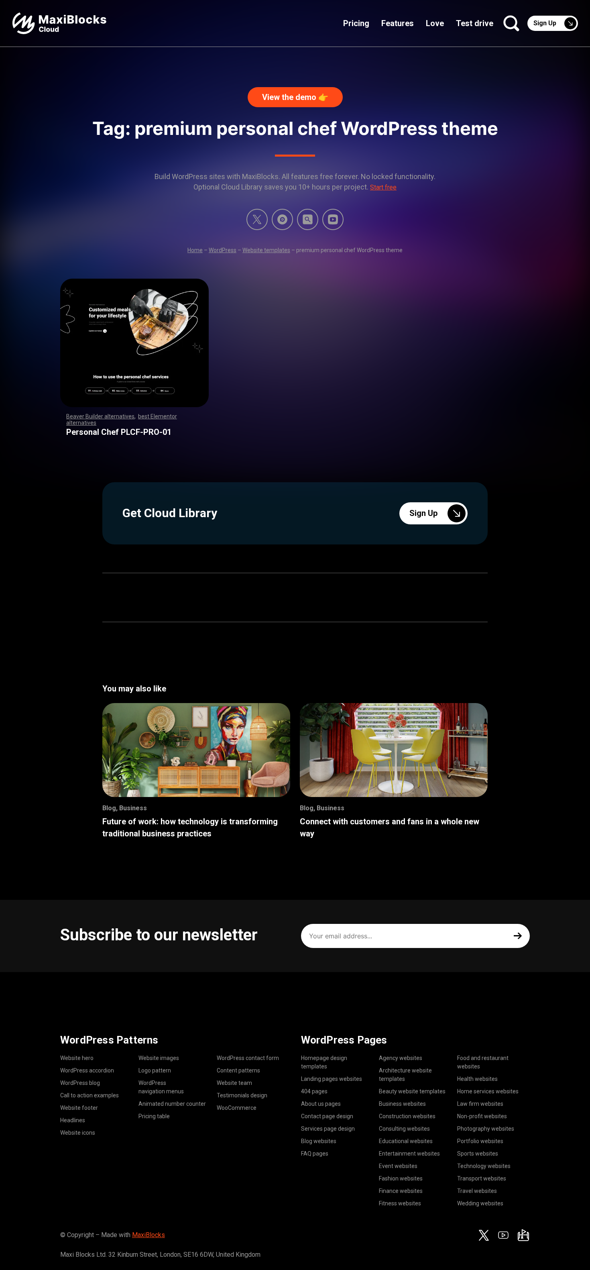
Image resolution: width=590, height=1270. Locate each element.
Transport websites (481, 1178)
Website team (234, 1083)
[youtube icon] (503, 1235)
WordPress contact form (248, 1058)
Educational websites (406, 1141)
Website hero (77, 1058)
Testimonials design (242, 1095)
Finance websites (401, 1191)
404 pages (314, 1091)
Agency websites (400, 1058)
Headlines (72, 1120)
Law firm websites (480, 1104)
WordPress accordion (87, 1070)
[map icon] (523, 1235)
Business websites (402, 1104)
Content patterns (238, 1070)
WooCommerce (236, 1108)
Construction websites (407, 1116)
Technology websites (484, 1166)
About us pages (321, 1104)
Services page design (328, 1128)
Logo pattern (154, 1070)
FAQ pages (314, 1153)
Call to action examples (89, 1095)
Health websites (477, 1079)
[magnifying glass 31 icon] (307, 219)
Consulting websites (404, 1128)
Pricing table (154, 1116)
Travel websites (477, 1191)
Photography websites (485, 1128)
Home (195, 250)
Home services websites (488, 1091)
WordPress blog (80, 1083)
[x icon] (257, 219)
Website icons (77, 1132)
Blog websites (318, 1141)
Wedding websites (480, 1203)
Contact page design (327, 1116)
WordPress (222, 250)
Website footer (79, 1108)
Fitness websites (400, 1203)
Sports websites (477, 1153)
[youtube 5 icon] (333, 219)
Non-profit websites (482, 1116)
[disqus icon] (282, 219)
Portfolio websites (480, 1141)
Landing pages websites (331, 1079)
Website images (158, 1058)
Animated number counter (172, 1104)
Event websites (398, 1166)
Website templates (266, 250)
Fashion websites (401, 1178)
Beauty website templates (412, 1091)
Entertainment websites (409, 1153)
